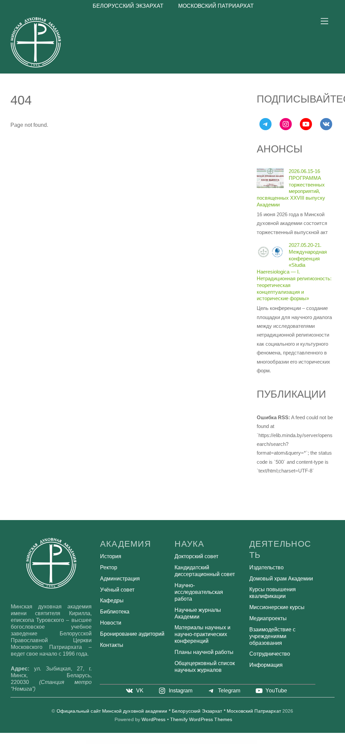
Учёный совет (117, 590)
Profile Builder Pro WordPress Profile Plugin (121, 741)
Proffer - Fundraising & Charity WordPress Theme (105, 741)
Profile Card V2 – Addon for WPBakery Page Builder (158, 741)
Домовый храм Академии (281, 578)
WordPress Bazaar (93, 741)
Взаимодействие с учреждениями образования (272, 636)
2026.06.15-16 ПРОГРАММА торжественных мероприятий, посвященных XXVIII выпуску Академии (291, 187)
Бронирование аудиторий (132, 634)
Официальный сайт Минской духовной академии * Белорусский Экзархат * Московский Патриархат (169, 711)
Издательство (266, 567)
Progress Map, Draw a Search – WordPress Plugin (220, 741)
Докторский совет (196, 556)
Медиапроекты (268, 618)
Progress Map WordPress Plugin (250, 741)
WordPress (153, 719)
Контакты (111, 645)
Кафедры (112, 600)
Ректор (108, 567)
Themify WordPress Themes (201, 719)
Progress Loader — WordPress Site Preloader (203, 741)
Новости (110, 623)
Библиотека (114, 611)
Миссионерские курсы (277, 607)
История (110, 556)
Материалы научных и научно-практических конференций (202, 634)
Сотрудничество (269, 654)
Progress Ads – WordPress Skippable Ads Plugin (175, 741)
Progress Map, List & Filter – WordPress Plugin (236, 741)
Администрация (120, 578)
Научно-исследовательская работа (199, 592)
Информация (266, 665)
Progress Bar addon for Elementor (189, 741)
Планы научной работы (204, 652)
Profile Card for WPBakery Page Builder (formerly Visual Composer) (139, 741)
